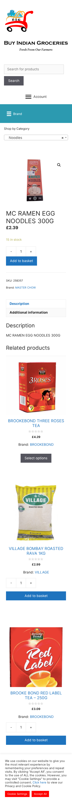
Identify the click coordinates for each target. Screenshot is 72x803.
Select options (36, 458)
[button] (36, 96)
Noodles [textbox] (35, 138)
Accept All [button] (40, 793)
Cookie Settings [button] (17, 793)
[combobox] (36, 137)
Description (19, 304)
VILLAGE (42, 572)
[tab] (36, 303)
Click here (39, 782)
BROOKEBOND (42, 445)
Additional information (29, 312)
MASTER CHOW (25, 287)
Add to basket (21, 261)
